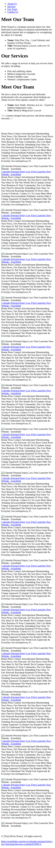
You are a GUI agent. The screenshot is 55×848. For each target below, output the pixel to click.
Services (11, 6)
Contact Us (12, 12)
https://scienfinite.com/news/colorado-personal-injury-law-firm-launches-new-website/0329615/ (27, 842)
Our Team (12, 9)
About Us (12, 3)
